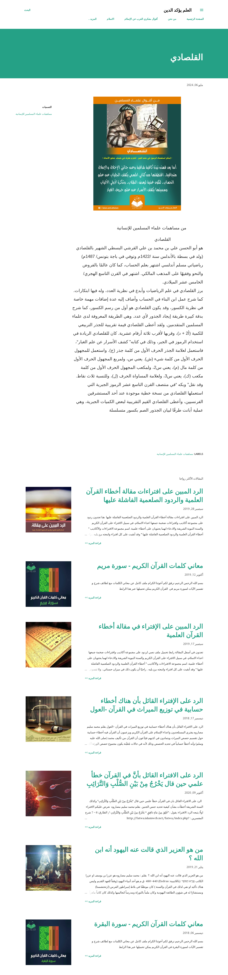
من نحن (172, 18)
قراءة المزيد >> (93, 543)
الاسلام (110, 18)
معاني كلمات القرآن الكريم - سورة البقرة (148, 923)
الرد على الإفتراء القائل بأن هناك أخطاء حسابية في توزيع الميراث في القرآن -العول (146, 704)
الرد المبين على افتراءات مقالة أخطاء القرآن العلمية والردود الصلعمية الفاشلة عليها (144, 495)
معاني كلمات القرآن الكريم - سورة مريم (150, 565)
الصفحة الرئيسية (195, 18)
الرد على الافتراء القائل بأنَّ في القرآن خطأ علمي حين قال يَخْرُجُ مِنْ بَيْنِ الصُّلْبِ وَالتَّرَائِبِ (145, 779)
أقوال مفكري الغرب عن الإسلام (141, 18)
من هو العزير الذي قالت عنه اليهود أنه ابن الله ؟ (149, 853)
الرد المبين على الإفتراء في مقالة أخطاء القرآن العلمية (151, 630)
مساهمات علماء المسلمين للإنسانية (33, 113)
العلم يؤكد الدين (178, 10)
